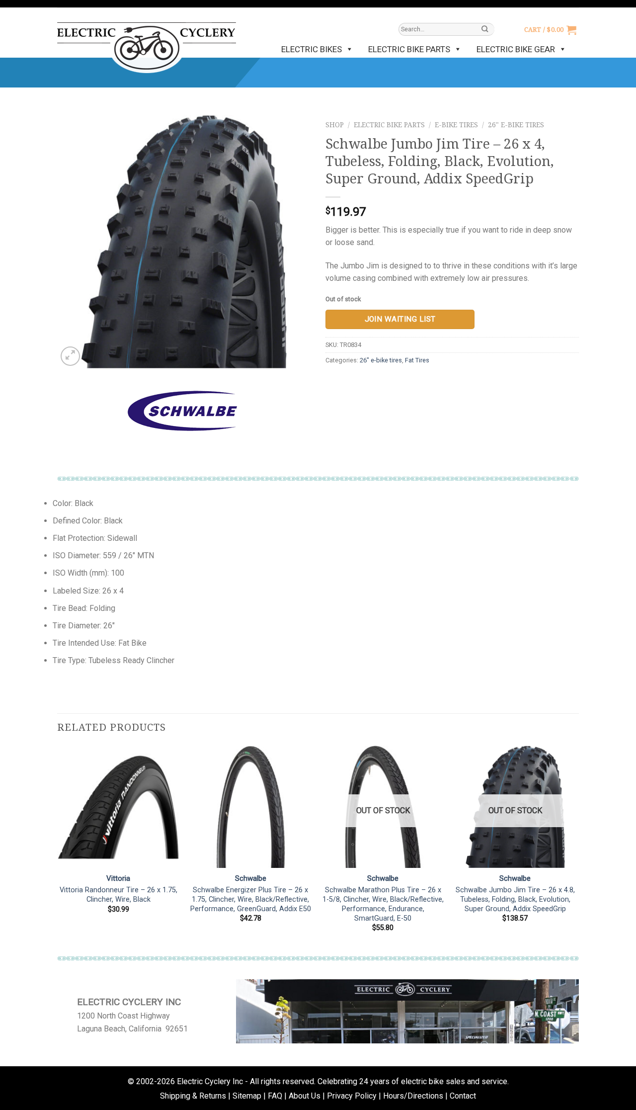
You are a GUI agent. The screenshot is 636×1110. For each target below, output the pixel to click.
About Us (304, 1096)
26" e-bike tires (516, 125)
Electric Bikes (311, 49)
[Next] (575, 848)
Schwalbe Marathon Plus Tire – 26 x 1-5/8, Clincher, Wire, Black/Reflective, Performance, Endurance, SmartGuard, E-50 (383, 904)
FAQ (275, 1096)
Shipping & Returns (193, 1096)
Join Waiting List (400, 319)
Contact (463, 1096)
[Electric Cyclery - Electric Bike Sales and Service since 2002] (146, 42)
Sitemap (247, 1096)
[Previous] (57, 848)
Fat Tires (417, 360)
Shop (334, 125)
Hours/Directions (413, 1096)
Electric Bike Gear (516, 49)
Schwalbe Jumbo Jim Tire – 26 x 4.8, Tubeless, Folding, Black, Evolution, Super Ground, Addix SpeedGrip (515, 899)
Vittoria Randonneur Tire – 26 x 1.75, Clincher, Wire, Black (118, 895)
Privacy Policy (352, 1096)
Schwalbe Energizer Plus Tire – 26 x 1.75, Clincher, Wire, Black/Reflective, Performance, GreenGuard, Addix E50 (250, 899)
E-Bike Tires (456, 125)
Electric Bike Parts (409, 49)
